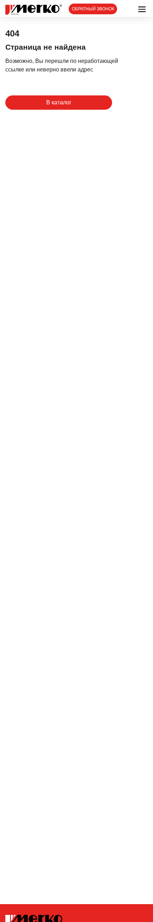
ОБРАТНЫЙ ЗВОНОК (93, 8)
